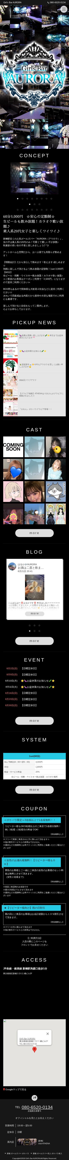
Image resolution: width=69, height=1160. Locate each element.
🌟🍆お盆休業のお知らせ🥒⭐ (38, 680)
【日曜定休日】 (29, 668)
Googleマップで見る (15, 1089)
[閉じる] (48, 1034)
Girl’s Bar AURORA (13, 2)
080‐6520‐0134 (58, 2)
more (34, 533)
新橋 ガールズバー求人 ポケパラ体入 (47, 1153)
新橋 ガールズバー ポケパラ (18, 1153)
